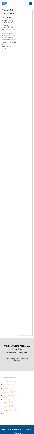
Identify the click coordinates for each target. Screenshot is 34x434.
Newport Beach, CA (10, 410)
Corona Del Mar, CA (9, 381)
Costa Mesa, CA (8, 385)
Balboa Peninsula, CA (10, 378)
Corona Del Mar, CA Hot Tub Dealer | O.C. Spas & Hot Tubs (4, 3)
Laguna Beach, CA (9, 403)
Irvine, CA (6, 399)
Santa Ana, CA (8, 414)
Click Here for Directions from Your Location (17, 359)
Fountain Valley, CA (9, 392)
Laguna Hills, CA (8, 406)
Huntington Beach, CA (10, 395)
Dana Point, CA (8, 389)
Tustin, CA (6, 417)
